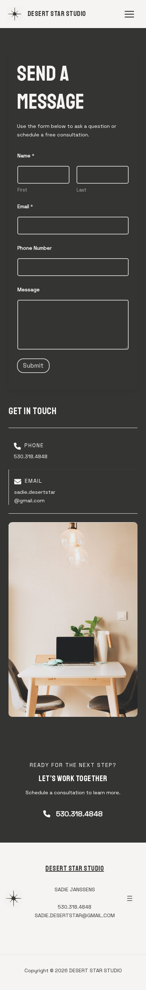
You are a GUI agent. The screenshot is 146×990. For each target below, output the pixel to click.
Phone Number (34, 248)
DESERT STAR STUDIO (57, 13)
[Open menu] (129, 898)
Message (28, 290)
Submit (33, 365)
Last (81, 190)
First (22, 190)
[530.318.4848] (73, 814)
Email (25, 207)
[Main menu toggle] (129, 14)
